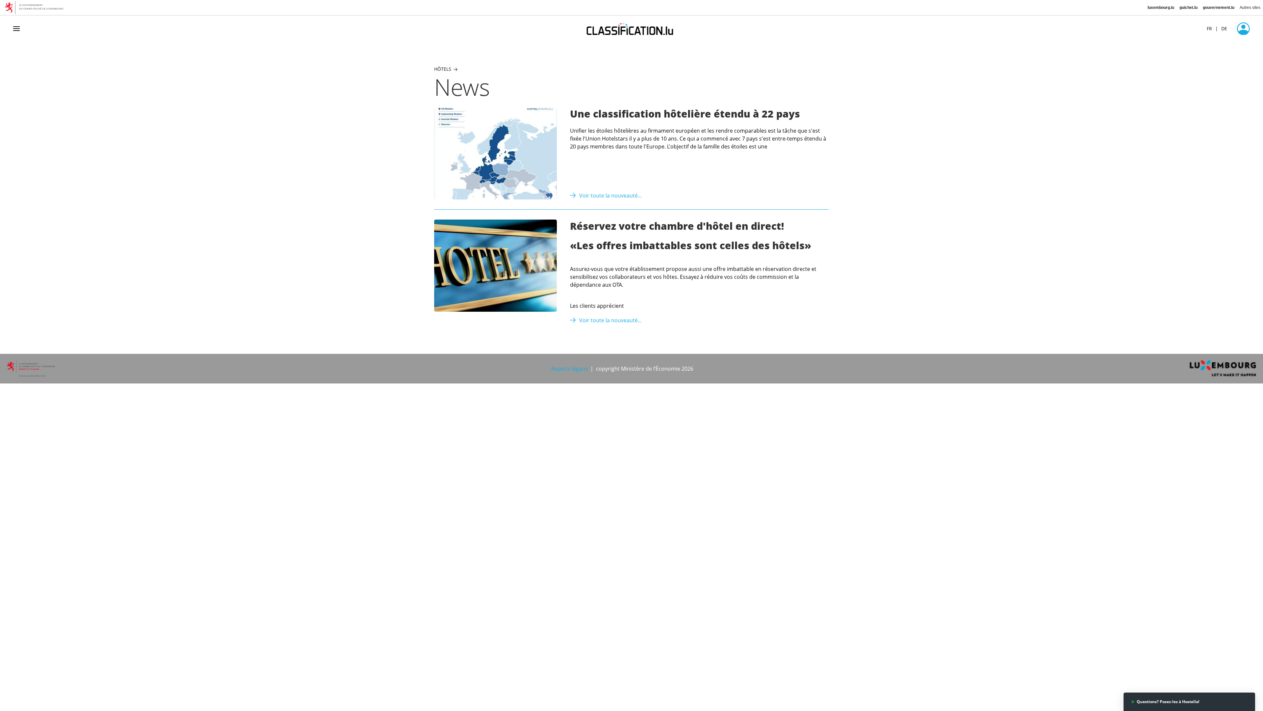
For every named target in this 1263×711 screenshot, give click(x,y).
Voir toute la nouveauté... (610, 195)
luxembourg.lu (1161, 7)
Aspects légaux (569, 368)
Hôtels (442, 69)
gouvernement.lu (1218, 7)
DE (1224, 28)
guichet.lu (1188, 7)
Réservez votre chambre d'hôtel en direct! (677, 226)
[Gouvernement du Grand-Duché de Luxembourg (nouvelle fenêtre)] (36, 7)
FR (1209, 28)
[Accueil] (632, 28)
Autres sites (1250, 7)
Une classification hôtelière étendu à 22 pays (685, 113)
